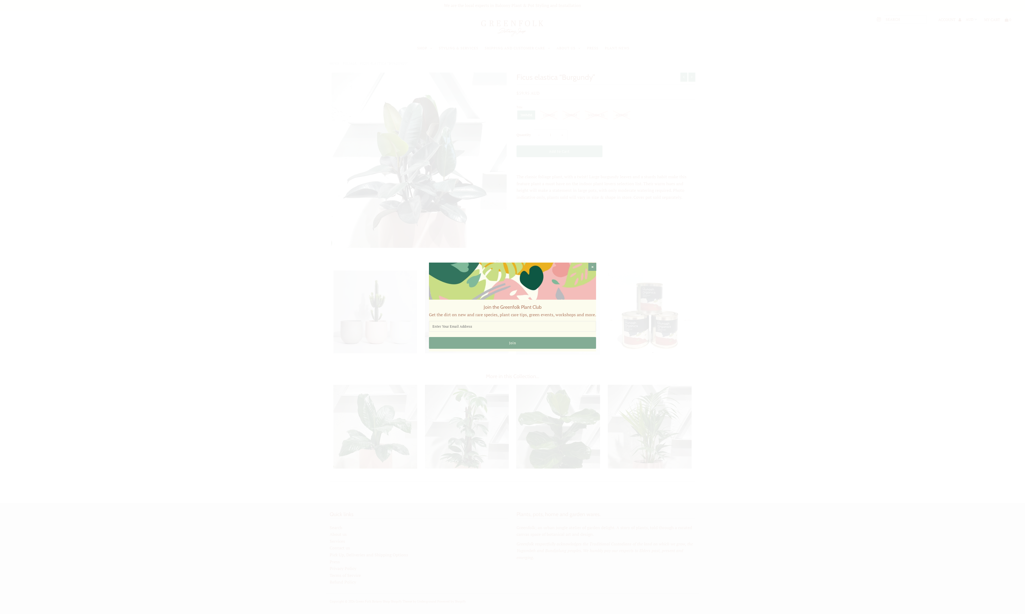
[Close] (592, 267)
